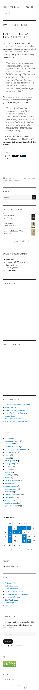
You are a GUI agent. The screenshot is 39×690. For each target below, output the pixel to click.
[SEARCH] (34, 197)
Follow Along (10, 617)
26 (29, 541)
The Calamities (9, 216)
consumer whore (11, 441)
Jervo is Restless (11, 589)
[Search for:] (17, 197)
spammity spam (11, 486)
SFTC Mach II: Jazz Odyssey (16, 422)
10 (19, 532)
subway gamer (10, 489)
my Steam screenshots (14, 592)
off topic (8, 466)
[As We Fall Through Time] (33, 232)
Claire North (8, 233)
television (9, 492)
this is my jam (10, 497)
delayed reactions (12, 447)
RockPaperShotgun (12, 597)
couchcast (9, 444)
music (7, 458)
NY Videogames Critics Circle (16, 594)
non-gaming (10, 464)
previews (8, 472)
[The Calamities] (33, 217)
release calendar (11, 480)
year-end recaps (11, 506)
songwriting (10, 483)
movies (8, 455)
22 (10, 541)
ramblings (9, 475)
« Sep (9, 549)
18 (24, 536)
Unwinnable (10, 603)
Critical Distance (11, 586)
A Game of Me (10, 583)
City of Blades (9, 223)
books (7, 438)
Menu (6, 13)
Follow (8, 642)
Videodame (9, 606)
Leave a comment (14, 180)
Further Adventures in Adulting (17, 405)
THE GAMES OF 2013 (13, 419)
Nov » (29, 549)
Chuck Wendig (8, 218)
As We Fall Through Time (14, 231)
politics (8, 469)
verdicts (8, 500)
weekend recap (11, 503)
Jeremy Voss (10, 178)
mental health (10, 452)
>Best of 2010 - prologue (15, 410)
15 (10, 536)
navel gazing (10, 461)
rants (7, 478)
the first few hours (12, 495)
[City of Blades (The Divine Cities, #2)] (33, 225)
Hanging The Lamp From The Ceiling (17, 35)
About (5, 675)
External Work (8, 680)
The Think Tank (11, 600)
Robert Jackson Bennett (10, 225)
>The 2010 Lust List (13, 408)
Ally (11, 100)
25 (24, 541)
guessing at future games (15, 449)
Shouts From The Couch (18, 7)
